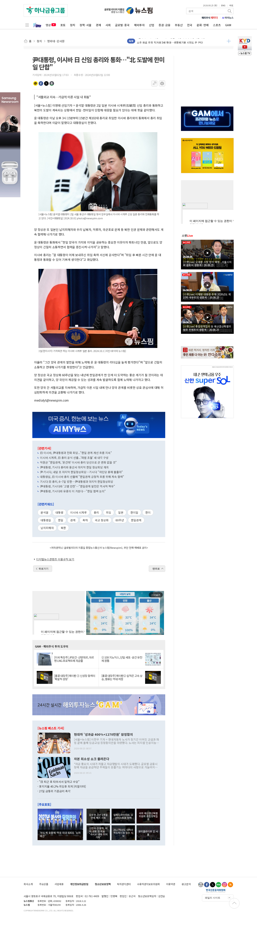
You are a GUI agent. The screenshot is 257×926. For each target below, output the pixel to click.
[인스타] (224, 884)
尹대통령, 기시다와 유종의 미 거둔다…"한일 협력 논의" (73, 491)
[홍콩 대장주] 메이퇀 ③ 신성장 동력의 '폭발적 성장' (74, 677)
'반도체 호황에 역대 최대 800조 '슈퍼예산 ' (60, 834)
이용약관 (170, 884)
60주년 (120, 520)
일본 (120, 512)
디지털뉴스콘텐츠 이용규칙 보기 (55, 559)
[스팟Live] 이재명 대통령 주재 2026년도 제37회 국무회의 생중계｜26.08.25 (207, 296)
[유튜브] (200, 884)
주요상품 (43, 884)
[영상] (207, 254)
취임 (108, 512)
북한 (63, 528)
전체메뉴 (27, 25)
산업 (151, 25)
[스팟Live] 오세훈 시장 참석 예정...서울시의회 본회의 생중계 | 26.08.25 (207, 263)
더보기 (229, 41)
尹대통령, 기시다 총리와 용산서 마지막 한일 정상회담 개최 (74, 467)
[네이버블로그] (218, 884)
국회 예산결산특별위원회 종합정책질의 (148, 816)
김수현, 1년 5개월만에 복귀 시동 (98, 816)
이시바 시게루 (78, 512)
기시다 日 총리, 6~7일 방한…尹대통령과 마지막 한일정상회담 (76, 481)
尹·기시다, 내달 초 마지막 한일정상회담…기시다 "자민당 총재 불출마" (81, 472)
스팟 (187, 235)
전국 (189, 25)
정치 (72, 25)
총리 (96, 512)
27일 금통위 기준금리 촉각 (54, 791)
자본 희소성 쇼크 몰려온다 (91, 759)
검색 (229, 11)
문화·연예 (203, 25)
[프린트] (162, 83)
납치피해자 (47, 528)
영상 (48, 25)
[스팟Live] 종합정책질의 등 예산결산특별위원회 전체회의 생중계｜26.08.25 (207, 328)
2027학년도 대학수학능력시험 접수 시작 (123, 833)
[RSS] (230, 884)
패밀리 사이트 (212, 897)
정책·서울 (85, 25)
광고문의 (186, 884)
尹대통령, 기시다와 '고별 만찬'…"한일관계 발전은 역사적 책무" (77, 486)
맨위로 (156, 568)
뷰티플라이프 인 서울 (148, 832)
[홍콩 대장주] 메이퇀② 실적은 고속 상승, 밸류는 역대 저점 (121, 677)
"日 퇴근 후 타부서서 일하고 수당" (59, 782)
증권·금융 (164, 25)
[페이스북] (206, 884)
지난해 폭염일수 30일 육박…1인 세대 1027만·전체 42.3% (169, 41)
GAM (228, 25)
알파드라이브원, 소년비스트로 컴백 (123, 816)
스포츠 (217, 25)
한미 (148, 512)
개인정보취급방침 (79, 884)
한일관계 (136, 520)
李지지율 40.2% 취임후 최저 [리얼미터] (62, 786)
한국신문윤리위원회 (215, 890)
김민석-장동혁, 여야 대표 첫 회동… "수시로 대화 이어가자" (98, 832)
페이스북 (41, 83)
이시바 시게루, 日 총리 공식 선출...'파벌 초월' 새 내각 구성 (74, 458)
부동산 (179, 25)
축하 (85, 520)
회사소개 (28, 884)
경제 (98, 25)
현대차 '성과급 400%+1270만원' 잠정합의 (103, 734)
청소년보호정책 (103, 884)
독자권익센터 (124, 884)
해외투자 (139, 25)
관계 (73, 520)
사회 (108, 25)
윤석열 (44, 512)
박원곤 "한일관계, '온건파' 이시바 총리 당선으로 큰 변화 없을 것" (78, 462)
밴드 (51, 83)
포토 (63, 25)
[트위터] (212, 884)
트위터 (46, 83)
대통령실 (46, 520)
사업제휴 (59, 884)
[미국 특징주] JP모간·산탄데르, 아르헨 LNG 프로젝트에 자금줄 (74, 659)
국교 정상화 (102, 520)
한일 (60, 520)
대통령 (59, 512)
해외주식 (210, 17)
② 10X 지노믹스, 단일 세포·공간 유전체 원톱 (121, 659)
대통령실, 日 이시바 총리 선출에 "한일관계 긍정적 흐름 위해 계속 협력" (82, 477)
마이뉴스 (228, 17)
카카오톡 (35, 83)
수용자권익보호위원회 (148, 884)
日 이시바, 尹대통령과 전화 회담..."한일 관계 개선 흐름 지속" (76, 453)
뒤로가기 (43, 568)
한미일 (134, 512)
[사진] (54, 742)
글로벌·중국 (122, 25)
